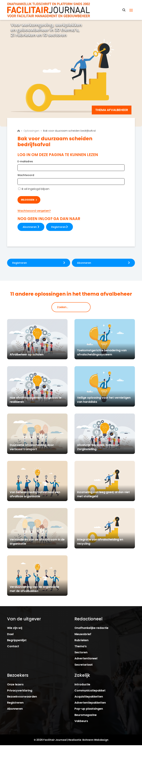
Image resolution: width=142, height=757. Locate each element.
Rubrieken (81, 640)
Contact (13, 646)
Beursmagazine (85, 715)
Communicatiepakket (89, 691)
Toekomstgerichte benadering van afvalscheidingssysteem (102, 352)
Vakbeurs (81, 721)
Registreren (58, 227)
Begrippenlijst (16, 640)
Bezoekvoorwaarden (22, 697)
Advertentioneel (85, 658)
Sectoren (80, 652)
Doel (10, 634)
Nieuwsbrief (82, 634)
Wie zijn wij (14, 628)
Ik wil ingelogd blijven (35, 189)
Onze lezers (15, 684)
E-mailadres (25, 161)
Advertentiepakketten (90, 703)
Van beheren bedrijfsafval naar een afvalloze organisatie (35, 494)
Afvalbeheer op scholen (26, 354)
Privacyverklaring (19, 691)
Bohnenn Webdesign (95, 740)
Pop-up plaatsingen (88, 709)
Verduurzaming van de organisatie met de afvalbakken (34, 589)
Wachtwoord (25, 175)
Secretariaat (83, 665)
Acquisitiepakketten (88, 697)
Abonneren (30, 227)
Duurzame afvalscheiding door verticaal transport (32, 447)
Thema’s (80, 646)
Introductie (82, 684)
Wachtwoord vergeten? (34, 211)
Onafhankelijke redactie (91, 628)
